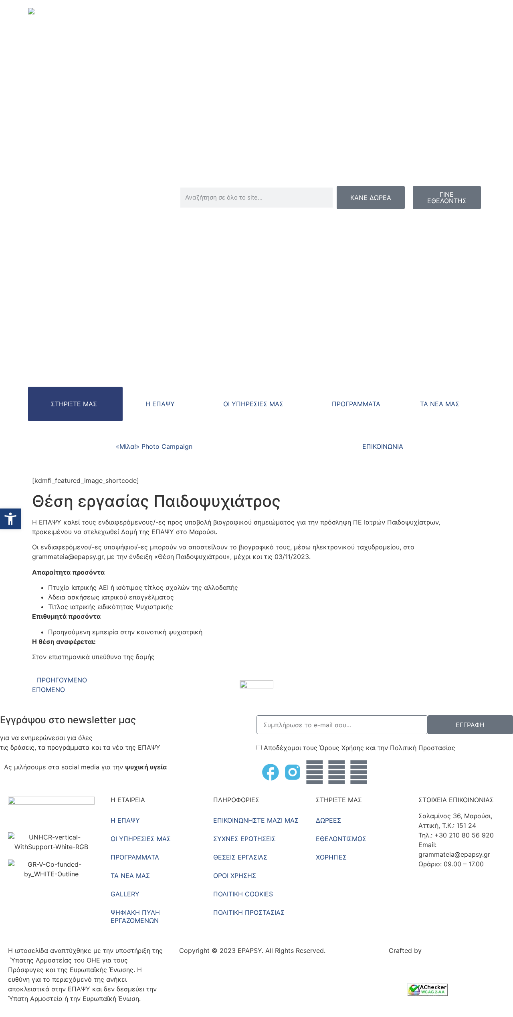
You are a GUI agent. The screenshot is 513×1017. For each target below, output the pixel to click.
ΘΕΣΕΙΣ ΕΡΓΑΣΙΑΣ (240, 857)
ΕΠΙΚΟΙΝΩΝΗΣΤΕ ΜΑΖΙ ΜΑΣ (256, 820)
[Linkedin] (359, 772)
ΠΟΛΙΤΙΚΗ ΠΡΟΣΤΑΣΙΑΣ (249, 912)
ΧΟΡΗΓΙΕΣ (331, 857)
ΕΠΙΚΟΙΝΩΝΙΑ (382, 446)
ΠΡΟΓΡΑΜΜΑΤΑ (356, 404)
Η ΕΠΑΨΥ (160, 404)
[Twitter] (315, 772)
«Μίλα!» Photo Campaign (154, 446)
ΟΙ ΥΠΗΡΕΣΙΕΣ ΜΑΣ (253, 404)
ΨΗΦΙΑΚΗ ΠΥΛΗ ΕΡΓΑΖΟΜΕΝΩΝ (135, 916)
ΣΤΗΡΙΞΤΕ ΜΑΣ (74, 404)
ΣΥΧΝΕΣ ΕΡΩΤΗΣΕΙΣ (244, 839)
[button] (10, 519)
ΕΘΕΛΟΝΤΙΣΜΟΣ (341, 839)
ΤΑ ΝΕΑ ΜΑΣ (439, 404)
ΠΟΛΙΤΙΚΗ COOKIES (243, 894)
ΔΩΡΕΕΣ (328, 820)
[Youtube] (337, 772)
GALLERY (125, 894)
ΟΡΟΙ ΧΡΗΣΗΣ (234, 876)
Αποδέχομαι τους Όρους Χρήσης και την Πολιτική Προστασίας (359, 748)
